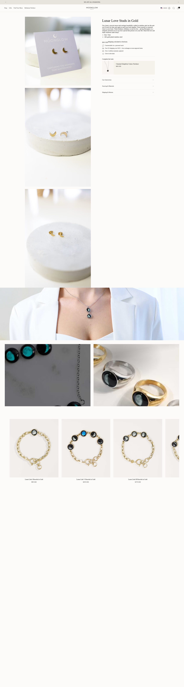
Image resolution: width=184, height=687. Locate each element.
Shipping (110, 42)
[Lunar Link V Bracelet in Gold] (86, 448)
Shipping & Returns (107, 92)
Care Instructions (106, 80)
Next (176, 448)
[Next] (178, 2)
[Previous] (6, 2)
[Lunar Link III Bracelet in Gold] (137, 448)
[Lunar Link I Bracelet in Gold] (34, 448)
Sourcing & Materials (108, 86)
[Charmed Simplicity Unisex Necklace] (108, 68)
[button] (5, 8)
